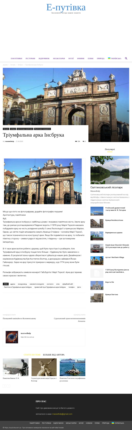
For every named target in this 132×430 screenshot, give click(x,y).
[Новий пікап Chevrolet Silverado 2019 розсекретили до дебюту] (96, 248)
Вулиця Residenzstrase (114, 220)
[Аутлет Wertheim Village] (96, 260)
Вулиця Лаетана (111, 294)
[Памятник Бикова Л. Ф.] (15, 367)
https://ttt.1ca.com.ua (27, 337)
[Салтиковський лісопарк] (109, 170)
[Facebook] (5, 150)
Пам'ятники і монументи (42, 129)
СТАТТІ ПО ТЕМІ (32, 355)
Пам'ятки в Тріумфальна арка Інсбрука (18, 287)
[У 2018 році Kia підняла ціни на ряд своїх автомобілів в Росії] (96, 273)
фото (79, 287)
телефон (71, 287)
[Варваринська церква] (96, 236)
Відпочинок (44, 58)
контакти (50, 284)
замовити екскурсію (37, 284)
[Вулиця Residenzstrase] (96, 223)
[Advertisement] (66, 36)
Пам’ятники (16, 58)
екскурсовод (22, 284)
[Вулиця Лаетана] (96, 297)
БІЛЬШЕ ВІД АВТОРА (53, 355)
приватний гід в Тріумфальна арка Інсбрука (50, 287)
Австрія (12, 65)
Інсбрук (20, 65)
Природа (100, 58)
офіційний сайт (67, 284)
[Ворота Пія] (96, 285)
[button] (126, 59)
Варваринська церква (113, 233)
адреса (12, 284)
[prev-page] (4, 386)
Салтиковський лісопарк (106, 187)
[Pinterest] (17, 150)
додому (5, 65)
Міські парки (59, 58)
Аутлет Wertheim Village (114, 257)
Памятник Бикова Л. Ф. (11, 378)
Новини (80, 58)
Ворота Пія (109, 282)
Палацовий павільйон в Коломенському (19, 318)
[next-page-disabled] (8, 386)
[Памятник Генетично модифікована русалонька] (72, 367)
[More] (29, 150)
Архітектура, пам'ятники (25, 129)
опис (58, 284)
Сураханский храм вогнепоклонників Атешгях (69, 319)
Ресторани (30, 58)
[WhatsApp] (23, 150)
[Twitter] (11, 150)
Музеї (71, 58)
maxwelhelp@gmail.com (62, 414)
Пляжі (90, 58)
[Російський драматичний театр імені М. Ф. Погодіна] (96, 211)
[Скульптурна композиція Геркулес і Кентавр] (44, 367)
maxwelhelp (9, 141)
